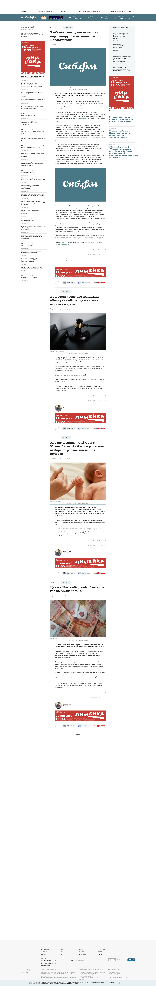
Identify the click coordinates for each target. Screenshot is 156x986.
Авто (61, 949)
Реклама (43, 958)
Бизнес (62, 952)
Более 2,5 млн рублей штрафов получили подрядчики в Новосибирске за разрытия (32, 194)
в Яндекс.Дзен (24, 972)
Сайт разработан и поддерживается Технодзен (118, 977)
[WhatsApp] (65, 309)
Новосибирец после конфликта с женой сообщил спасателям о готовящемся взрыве (32, 268)
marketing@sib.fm (45, 965)
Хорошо (123, 983)
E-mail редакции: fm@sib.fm (114, 973)
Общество (44, 952)
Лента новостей (27, 27)
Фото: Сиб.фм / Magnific (56, 501)
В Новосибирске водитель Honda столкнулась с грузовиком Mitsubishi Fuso (33, 178)
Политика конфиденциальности (86, 976)
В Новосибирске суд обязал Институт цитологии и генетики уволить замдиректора (31, 122)
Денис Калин (66, 261)
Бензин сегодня (65, 11)
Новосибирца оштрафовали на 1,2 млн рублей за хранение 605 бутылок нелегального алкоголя (32, 259)
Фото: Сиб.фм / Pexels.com (57, 351)
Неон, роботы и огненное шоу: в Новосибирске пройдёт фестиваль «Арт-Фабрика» (32, 34)
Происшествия (45, 949)
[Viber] (67, 309)
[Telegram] (70, 309)
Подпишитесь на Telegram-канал (78, 89)
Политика (82, 952)
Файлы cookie (82, 979)
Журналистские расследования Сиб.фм (89, 11)
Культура (43, 954)
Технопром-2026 (25, 11)
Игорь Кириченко (67, 407)
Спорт (100, 954)
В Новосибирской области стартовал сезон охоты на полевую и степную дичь (33, 276)
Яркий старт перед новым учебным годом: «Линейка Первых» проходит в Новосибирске (33, 227)
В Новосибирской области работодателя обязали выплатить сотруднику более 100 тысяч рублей (33, 236)
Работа (100, 952)
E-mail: (77, 960)
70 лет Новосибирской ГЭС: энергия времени (121, 11)
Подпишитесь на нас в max (98, 254)
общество (68, 27)
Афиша (81, 949)
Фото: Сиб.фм (54, 638)
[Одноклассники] (63, 309)
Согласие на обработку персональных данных (89, 977)
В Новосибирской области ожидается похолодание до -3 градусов (31, 251)
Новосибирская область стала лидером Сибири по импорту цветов (32, 107)
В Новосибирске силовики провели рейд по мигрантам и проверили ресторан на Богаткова (33, 154)
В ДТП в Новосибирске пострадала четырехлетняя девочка (31, 114)
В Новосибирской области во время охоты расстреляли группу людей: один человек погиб (33, 131)
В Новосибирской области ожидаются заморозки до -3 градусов (31, 171)
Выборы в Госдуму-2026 (45, 11)
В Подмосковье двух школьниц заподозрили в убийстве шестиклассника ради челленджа (32, 186)
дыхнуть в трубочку (80, 118)
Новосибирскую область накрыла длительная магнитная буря (30, 219)
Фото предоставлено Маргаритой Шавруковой (62, 87)
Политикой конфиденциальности (69, 983)
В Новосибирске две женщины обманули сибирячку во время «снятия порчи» (32, 76)
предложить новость (27, 29)
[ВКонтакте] (60, 309)
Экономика (82, 954)
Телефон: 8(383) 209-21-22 (48, 960)
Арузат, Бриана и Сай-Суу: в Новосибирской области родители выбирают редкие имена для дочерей (31, 85)
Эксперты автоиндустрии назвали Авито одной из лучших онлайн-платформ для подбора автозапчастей (32, 163)
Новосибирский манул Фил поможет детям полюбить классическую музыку (33, 100)
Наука (61, 954)
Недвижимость (103, 949)
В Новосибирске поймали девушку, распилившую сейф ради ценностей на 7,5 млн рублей (33, 202)
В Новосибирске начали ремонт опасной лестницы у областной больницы (32, 146)
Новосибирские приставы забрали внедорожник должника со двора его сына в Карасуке (32, 211)
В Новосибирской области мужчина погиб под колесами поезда (32, 244)
